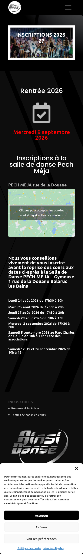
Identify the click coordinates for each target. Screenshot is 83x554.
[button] (76, 468)
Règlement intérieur (25, 408)
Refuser (41, 527)
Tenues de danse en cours (28, 415)
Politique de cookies (29, 548)
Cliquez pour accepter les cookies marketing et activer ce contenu (41, 212)
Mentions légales (53, 548)
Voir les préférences (41, 539)
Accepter (41, 515)
